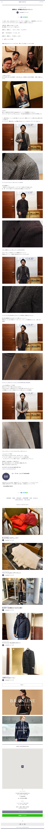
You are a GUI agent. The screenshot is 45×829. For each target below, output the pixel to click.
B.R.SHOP (22, 12)
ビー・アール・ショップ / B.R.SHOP (20, 473)
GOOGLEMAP (23, 796)
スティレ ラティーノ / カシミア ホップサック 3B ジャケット (14, 451)
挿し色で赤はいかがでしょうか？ (10, 537)
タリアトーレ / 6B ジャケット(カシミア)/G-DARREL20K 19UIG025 (16, 382)
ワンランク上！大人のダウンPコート (11, 642)
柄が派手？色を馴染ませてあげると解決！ (12, 607)
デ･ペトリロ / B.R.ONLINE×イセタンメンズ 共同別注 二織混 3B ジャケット (18, 315)
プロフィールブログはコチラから (9, 468)
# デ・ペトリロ (27, 499)
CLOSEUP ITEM (5, 536)
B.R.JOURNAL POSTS (8, 486)
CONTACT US (23, 811)
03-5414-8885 (23, 798)
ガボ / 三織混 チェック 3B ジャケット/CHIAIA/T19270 (13, 249)
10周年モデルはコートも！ (9, 677)
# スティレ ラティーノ (19, 499)
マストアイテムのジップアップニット (11, 572)
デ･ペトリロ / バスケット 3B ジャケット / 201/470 (12, 182)
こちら (16, 113)
